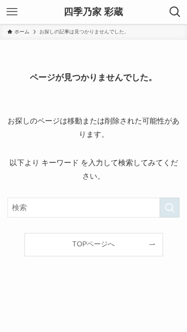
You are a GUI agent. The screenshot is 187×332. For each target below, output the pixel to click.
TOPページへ (93, 244)
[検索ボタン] (175, 12)
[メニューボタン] (12, 12)
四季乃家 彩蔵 (93, 12)
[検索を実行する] (170, 208)
